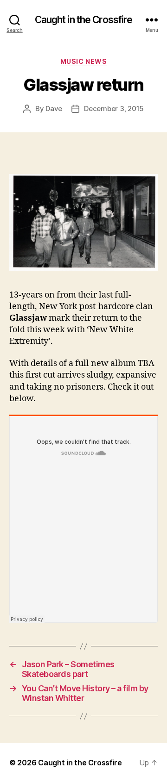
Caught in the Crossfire (84, 20)
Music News (83, 61)
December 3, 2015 (114, 108)
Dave (53, 108)
